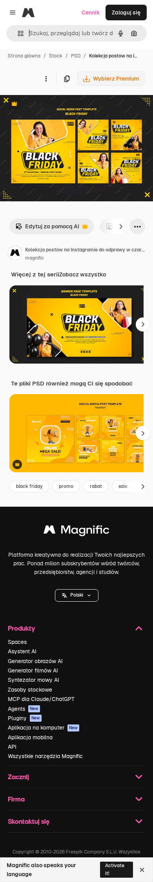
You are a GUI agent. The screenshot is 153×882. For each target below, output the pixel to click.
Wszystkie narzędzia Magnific (45, 756)
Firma (16, 799)
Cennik (91, 12)
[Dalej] (121, 226)
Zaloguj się (126, 12)
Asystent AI (22, 651)
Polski (76, 595)
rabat (96, 486)
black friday (29, 486)
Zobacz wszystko (82, 274)
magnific (34, 258)
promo (66, 486)
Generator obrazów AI (35, 661)
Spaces (17, 641)
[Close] (142, 870)
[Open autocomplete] (17, 33)
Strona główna (24, 56)
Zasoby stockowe (30, 689)
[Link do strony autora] (15, 254)
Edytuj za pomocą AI (47, 228)
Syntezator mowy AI (33, 679)
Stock (55, 56)
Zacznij (18, 777)
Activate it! (114, 869)
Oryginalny (54, 104)
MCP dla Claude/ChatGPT (41, 699)
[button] (76, 595)
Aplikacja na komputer (43, 727)
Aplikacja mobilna (30, 737)
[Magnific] (76, 531)
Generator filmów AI (33, 670)
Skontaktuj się (28, 821)
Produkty (21, 628)
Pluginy (24, 718)
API (12, 746)
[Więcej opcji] (46, 78)
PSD (75, 56)
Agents (23, 708)
